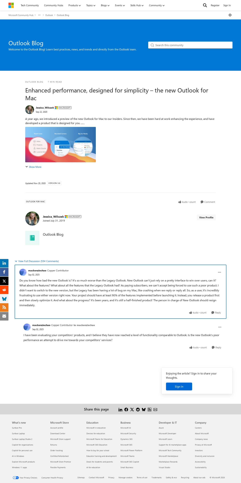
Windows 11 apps (19, 467)
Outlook (49, 15)
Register (215, 5)
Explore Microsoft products (23, 461)
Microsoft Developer (167, 433)
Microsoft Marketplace (168, 456)
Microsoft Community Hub (20, 15)
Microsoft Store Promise (60, 461)
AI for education (93, 467)
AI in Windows (18, 456)
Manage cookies (125, 477)
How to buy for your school (97, 450)
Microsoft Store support (60, 439)
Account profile (56, 427)
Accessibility (200, 461)
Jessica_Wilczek (45, 107)
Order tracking (56, 450)
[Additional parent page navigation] (39, 15)
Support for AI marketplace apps (172, 444)
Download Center (57, 433)
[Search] (205, 5)
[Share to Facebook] (126, 409)
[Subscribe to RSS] (149, 409)
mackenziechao (37, 270)
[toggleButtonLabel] (230, 15)
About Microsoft (202, 433)
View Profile (206, 217)
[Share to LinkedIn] (120, 409)
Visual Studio (164, 467)
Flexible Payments (58, 467)
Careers (198, 427)
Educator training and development (101, 456)
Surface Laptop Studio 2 (22, 439)
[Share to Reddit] (138, 409)
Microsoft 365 (126, 444)
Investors (199, 450)
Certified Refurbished (59, 456)
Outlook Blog (63, 15)
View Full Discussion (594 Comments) (38, 261)
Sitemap (81, 477)
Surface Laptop (18, 433)
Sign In (227, 5)
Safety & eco (171, 477)
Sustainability (201, 467)
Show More (35, 166)
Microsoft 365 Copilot (129, 461)
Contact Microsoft (96, 477)
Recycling (185, 477)
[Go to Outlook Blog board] (32, 238)
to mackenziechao (84, 325)
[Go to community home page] (11, 5)
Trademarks (157, 477)
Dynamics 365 (126, 439)
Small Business (126, 467)
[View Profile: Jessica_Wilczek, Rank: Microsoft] (29, 109)
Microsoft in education (96, 427)
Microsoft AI (125, 427)
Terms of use (142, 477)
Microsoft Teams (127, 456)
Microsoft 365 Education (96, 444)
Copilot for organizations (22, 444)
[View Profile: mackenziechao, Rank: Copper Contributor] (22, 272)
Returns (53, 444)
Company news (201, 439)
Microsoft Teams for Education (99, 439)
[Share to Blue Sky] (144, 409)
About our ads (199, 477)
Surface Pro (17, 427)
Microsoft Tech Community (170, 450)
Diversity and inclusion (204, 456)
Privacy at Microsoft (203, 444)
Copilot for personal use (22, 450)
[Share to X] (132, 409)
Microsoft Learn (165, 439)
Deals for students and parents (99, 461)
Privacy (111, 477)
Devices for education (95, 433)
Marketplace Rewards (168, 461)
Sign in (179, 386)
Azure (161, 427)
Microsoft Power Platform (131, 450)
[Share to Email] (155, 409)
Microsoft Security (128, 433)
